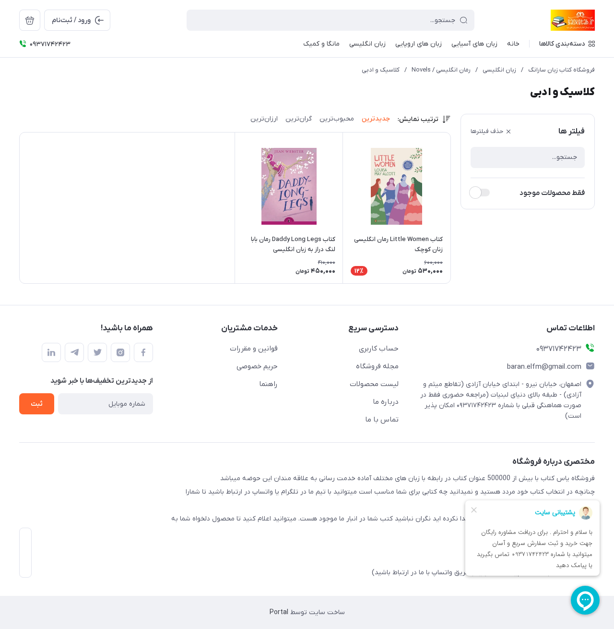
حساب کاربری (379, 348)
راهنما (268, 384)
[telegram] (74, 352)
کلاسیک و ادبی (381, 70)
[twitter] (97, 352)
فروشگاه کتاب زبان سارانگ (561, 70)
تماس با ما (382, 419)
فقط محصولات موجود (552, 193)
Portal (279, 612)
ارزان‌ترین (264, 118)
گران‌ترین (298, 118)
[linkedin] (51, 352)
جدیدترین (376, 118)
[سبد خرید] (29, 20)
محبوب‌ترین (336, 118)
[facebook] (143, 352)
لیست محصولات (374, 384)
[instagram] (120, 352)
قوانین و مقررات (254, 348)
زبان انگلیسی (499, 70)
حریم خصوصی (257, 366)
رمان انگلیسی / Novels (441, 70)
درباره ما (386, 402)
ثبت (37, 404)
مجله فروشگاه (377, 366)
